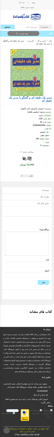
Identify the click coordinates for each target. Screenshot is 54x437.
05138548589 (42, 391)
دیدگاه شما (44, 230)
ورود (33, 2)
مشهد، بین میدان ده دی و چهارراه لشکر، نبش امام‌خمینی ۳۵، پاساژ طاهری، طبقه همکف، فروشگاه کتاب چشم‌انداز (27, 385)
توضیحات (45, 190)
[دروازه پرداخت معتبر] (25, 415)
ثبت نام (22, 2)
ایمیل (47, 270)
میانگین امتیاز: (27, 152)
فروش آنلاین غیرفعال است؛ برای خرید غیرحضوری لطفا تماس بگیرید (28, 400)
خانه (50, 41)
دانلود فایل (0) (43, 203)
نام (47, 260)
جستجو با (45, 27)
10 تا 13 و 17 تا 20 (41, 395)
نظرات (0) (44, 197)
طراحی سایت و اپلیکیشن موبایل (27, 434)
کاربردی (30, 41)
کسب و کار (41, 41)
